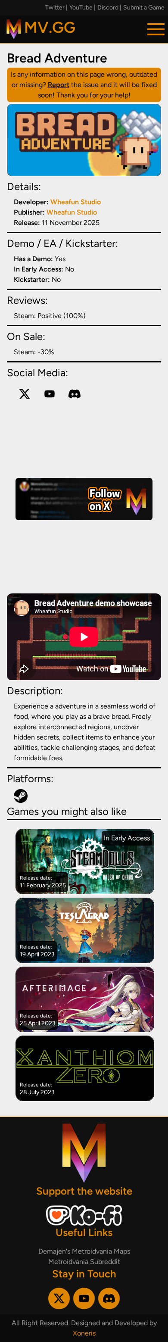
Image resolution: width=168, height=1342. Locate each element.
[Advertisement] (84, 499)
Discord (107, 7)
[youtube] (49, 394)
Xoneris (84, 1333)
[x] (24, 394)
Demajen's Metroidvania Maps (84, 1251)
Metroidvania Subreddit (84, 1262)
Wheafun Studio (75, 202)
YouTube (81, 7)
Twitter (55, 7)
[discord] (74, 394)
